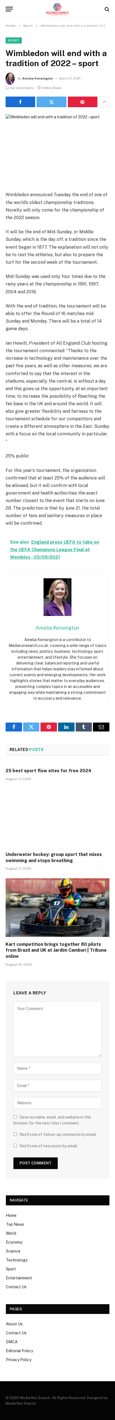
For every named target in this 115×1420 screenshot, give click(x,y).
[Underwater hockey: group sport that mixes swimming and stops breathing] (57, 818)
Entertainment (19, 1278)
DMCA (12, 1342)
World (11, 1233)
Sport (14, 40)
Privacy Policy (18, 1359)
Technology (16, 1260)
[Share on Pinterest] (82, 102)
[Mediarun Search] (57, 9)
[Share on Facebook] (20, 102)
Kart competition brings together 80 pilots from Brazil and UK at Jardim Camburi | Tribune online (56, 950)
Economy (14, 1242)
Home (11, 1215)
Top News (15, 1224)
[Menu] (9, 9)
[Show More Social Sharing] (104, 102)
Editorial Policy (19, 1351)
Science (13, 1251)
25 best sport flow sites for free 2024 (48, 770)
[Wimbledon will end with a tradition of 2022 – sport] (57, 148)
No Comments (22, 88)
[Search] (106, 9)
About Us (14, 1324)
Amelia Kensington (37, 78)
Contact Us (16, 1287)
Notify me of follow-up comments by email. (58, 1134)
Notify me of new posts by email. (49, 1146)
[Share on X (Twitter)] (51, 102)
